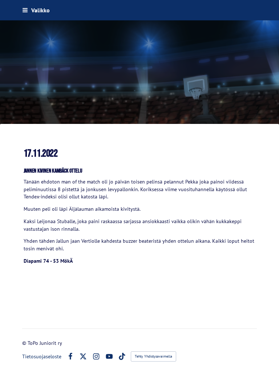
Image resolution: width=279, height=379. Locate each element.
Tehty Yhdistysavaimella (153, 356)
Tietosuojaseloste (41, 356)
